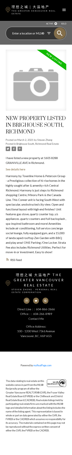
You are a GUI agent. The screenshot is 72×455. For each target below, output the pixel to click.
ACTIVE (49, 23)
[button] (27, 301)
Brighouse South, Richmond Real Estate (37, 143)
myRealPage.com (42, 365)
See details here (15, 169)
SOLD (63, 23)
